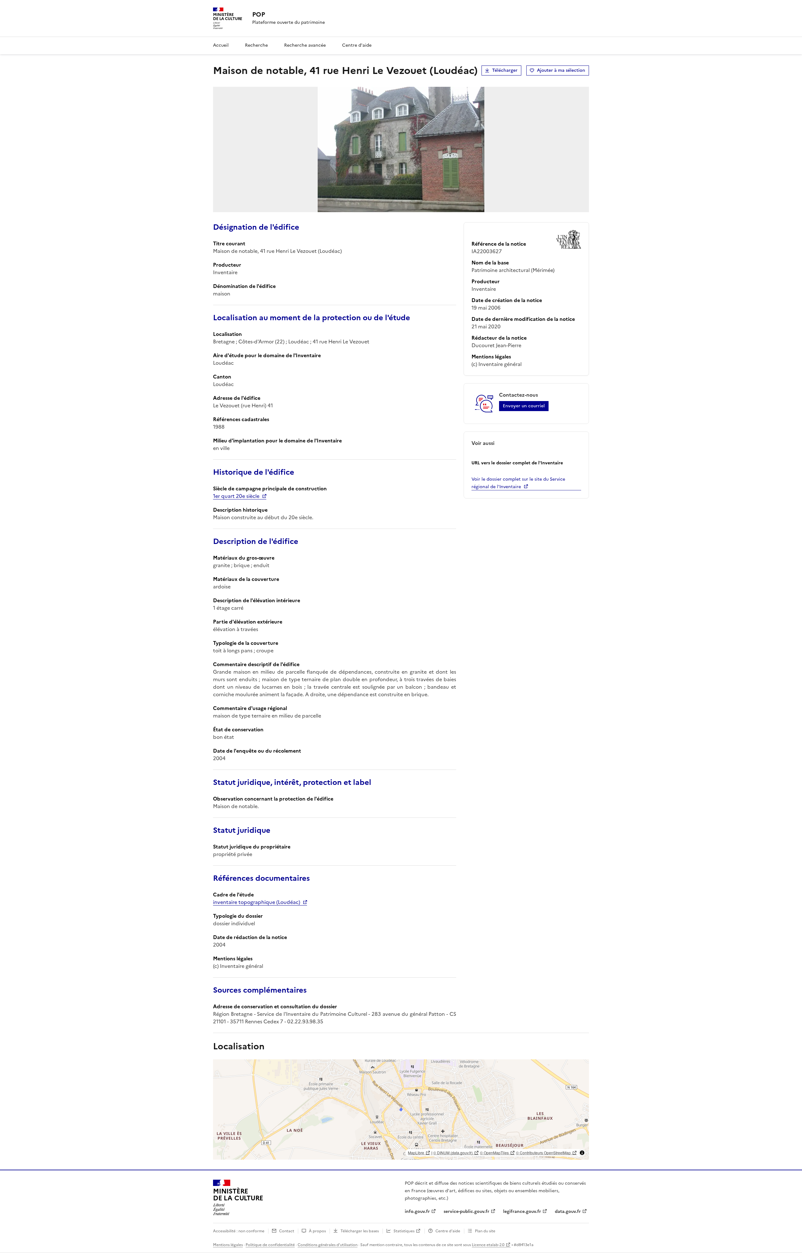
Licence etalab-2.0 (488, 1245)
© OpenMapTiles (494, 1152)
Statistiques (403, 1231)
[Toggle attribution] (582, 1152)
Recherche (256, 45)
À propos (317, 1231)
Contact (286, 1231)
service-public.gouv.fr (466, 1211)
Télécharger (505, 70)
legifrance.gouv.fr (522, 1211)
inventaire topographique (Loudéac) (256, 902)
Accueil (221, 45)
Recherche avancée (305, 45)
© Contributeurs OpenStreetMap (543, 1152)
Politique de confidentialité (270, 1245)
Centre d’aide (447, 1231)
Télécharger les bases (360, 1231)
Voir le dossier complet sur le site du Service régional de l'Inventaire (518, 483)
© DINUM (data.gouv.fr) (453, 1152)
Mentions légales (228, 1245)
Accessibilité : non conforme (238, 1231)
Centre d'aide (357, 45)
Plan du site (485, 1231)
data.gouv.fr (568, 1211)
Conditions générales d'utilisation (327, 1245)
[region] (401, 1109)
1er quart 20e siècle (236, 496)
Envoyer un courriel (524, 406)
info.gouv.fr (417, 1211)
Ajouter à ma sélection (561, 70)
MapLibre (416, 1152)
